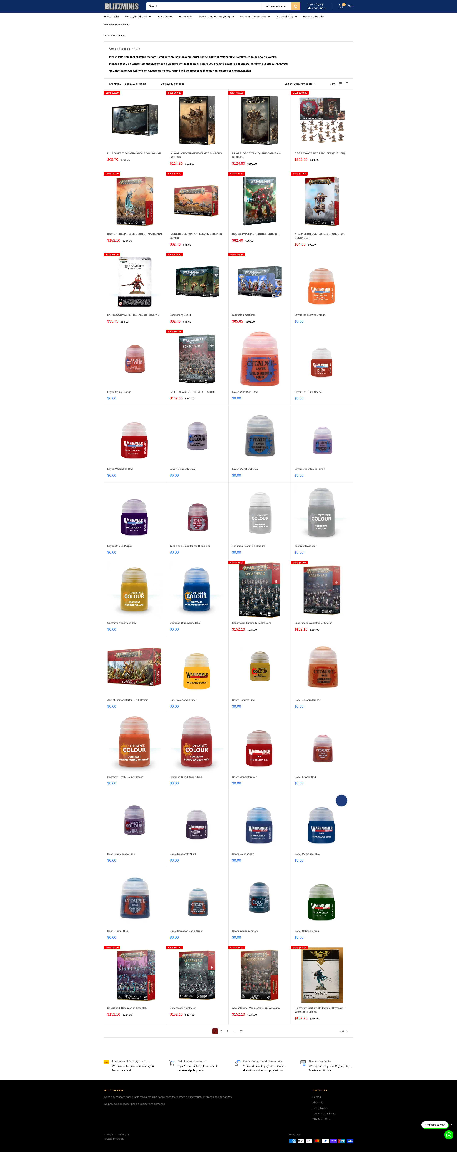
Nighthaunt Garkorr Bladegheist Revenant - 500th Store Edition (320, 1009)
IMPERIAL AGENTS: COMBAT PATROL (192, 392)
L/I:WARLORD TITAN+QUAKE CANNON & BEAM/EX (256, 155)
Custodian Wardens (243, 314)
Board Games (165, 16)
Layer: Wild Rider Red (245, 392)
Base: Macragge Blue (307, 854)
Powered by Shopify (114, 1139)
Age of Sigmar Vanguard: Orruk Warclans (256, 1007)
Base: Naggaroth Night (183, 854)
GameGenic (186, 16)
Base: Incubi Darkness (245, 930)
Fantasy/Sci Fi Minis (136, 16)
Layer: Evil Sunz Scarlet (308, 392)
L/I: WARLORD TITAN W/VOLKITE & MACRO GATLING (196, 155)
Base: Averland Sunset (183, 700)
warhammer (119, 35)
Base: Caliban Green (307, 930)
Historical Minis (284, 16)
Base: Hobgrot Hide (243, 700)
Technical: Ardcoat (305, 545)
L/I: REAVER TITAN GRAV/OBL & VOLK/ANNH (134, 153)
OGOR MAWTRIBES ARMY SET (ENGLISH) (320, 153)
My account (315, 7)
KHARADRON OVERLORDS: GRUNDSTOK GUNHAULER (320, 236)
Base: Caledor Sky (243, 854)
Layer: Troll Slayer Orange (310, 314)
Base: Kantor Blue (118, 930)
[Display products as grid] (340, 83)
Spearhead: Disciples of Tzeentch (127, 1007)
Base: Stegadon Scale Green (186, 930)
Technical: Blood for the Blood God (190, 545)
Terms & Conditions (323, 1113)
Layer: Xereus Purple (119, 545)
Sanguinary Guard (180, 314)
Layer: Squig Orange (119, 392)
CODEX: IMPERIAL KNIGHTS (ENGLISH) (255, 234)
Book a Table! (111, 16)
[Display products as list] (346, 83)
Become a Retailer (313, 16)
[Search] (295, 6)
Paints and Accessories (253, 16)
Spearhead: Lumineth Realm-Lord (251, 622)
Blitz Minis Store (321, 1119)
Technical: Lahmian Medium (248, 545)
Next (341, 1031)
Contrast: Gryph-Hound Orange (125, 777)
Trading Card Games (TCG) (214, 16)
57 (241, 1031)
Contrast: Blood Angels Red (186, 777)
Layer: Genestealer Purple (310, 469)
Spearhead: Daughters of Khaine (313, 622)
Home (107, 35)
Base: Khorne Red (305, 777)
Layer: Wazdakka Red (120, 469)
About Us (317, 1102)
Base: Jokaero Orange (308, 700)
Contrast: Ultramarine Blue (185, 622)
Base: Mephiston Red (244, 777)
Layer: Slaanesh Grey (182, 469)
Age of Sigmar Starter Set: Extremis (127, 700)
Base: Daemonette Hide (121, 854)
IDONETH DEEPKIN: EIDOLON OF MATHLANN (134, 234)
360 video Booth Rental (117, 24)
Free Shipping (320, 1107)
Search (316, 1096)
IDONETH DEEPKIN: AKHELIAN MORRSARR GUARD (196, 236)
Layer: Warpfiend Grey (245, 469)
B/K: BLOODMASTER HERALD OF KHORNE (133, 314)
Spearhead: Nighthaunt (183, 1007)
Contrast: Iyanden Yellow (121, 622)
